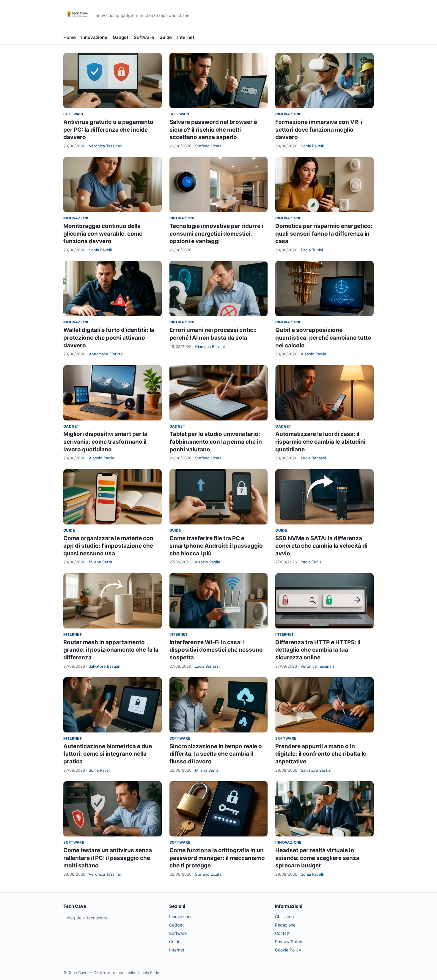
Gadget (120, 37)
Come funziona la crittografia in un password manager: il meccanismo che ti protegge (217, 858)
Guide (165, 37)
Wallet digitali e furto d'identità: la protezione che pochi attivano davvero (108, 338)
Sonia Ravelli (312, 146)
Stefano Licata (208, 146)
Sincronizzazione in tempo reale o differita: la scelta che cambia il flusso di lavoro (215, 754)
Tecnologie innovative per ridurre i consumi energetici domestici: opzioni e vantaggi (216, 234)
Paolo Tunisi (312, 250)
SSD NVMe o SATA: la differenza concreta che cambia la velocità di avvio (321, 546)
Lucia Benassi (313, 458)
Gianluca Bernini (210, 346)
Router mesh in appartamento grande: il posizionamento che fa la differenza (110, 650)
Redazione (285, 924)
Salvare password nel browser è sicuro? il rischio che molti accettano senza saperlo (213, 130)
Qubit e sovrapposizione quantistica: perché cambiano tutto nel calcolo (323, 338)
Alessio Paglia (313, 354)
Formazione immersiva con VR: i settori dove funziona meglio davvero (318, 130)
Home (69, 37)
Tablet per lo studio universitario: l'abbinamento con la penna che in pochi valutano (215, 442)
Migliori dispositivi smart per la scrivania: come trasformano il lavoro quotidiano (105, 442)
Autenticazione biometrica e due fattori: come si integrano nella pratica (107, 754)
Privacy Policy (288, 941)
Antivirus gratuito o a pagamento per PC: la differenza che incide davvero (108, 130)
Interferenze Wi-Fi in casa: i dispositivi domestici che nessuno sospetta (216, 650)
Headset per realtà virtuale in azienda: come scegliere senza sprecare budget (317, 858)
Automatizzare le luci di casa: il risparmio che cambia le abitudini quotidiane (320, 442)
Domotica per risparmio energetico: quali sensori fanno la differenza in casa (323, 234)
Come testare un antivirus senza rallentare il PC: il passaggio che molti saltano (107, 858)
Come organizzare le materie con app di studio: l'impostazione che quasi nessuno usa (108, 546)
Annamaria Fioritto (106, 354)
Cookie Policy (288, 949)
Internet (185, 37)
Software (144, 37)
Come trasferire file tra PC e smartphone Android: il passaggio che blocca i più (216, 546)
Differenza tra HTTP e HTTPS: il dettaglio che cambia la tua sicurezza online (317, 650)
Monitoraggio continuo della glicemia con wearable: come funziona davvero (102, 234)
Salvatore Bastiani (105, 666)
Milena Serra (100, 562)
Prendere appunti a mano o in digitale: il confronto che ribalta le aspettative (320, 754)
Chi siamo (284, 916)
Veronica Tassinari (105, 146)
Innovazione (94, 37)
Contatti (282, 933)
